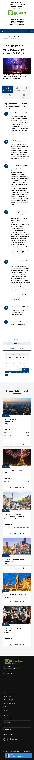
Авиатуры (5, 715)
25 (10, 372)
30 (27, 372)
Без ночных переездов (9, 703)
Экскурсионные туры (8, 692)
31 (6, 374)
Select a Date (13, 348)
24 (6, 372)
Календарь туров (7, 729)
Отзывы (24, 97)
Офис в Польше (7, 725)
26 (13, 372)
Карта (10, 97)
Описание (27, 90)
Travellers (21, 348)
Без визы (5, 710)
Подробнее (17, 444)
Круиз (4, 706)
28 (20, 372)
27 (17, 372)
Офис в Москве (7, 722)
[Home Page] (2, 31)
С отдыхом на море (8, 699)
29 (24, 372)
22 (24, 369)
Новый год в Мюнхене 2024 (15, 595)
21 (20, 369)
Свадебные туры (7, 718)
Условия (17, 90)
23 (27, 369)
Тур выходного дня (8, 696)
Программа (8, 91)
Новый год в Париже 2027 (14, 470)
